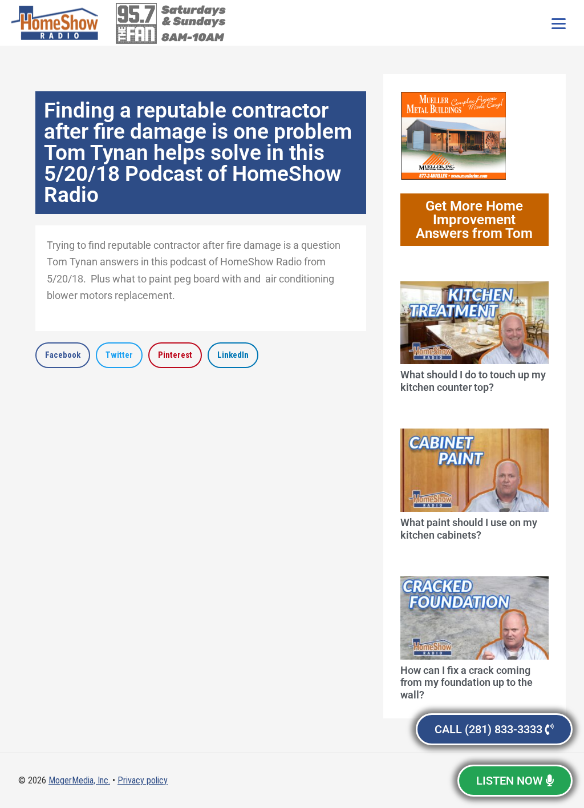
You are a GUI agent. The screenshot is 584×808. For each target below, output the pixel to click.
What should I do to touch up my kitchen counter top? (473, 381)
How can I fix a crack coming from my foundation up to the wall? (466, 682)
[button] (62, 355)
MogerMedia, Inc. (79, 780)
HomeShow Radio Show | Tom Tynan (57, 23)
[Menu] (558, 22)
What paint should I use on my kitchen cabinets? (468, 528)
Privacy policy (142, 780)
